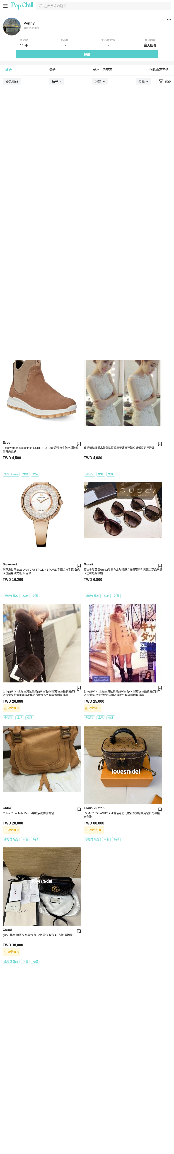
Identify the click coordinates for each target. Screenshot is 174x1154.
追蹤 (87, 54)
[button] (24, 42)
